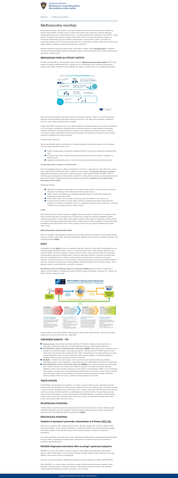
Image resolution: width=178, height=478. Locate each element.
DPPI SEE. (106, 421)
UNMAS (84, 364)
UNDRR (87, 348)
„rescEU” (74, 214)
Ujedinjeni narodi (48, 344)
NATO (58, 248)
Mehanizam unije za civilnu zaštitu (94, 62)
